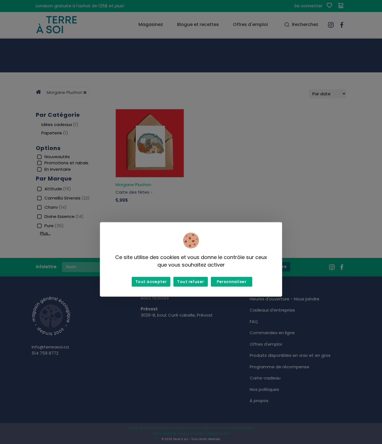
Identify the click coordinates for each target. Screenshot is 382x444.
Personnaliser (231, 281)
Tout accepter (151, 281)
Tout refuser (190, 281)
